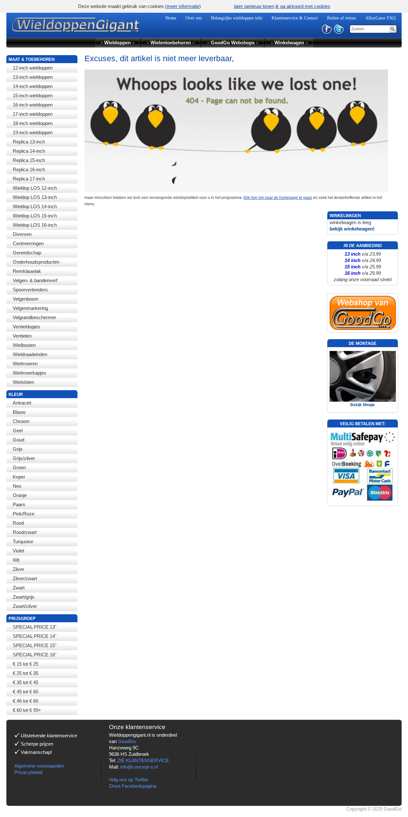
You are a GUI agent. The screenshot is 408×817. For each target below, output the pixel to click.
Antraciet (22, 402)
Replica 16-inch (29, 169)
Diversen (22, 234)
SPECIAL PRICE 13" (34, 627)
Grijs (18, 449)
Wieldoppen (117, 42)
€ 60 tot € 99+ (27, 710)
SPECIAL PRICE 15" (34, 645)
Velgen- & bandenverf (35, 280)
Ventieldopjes (26, 326)
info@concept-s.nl (139, 767)
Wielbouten (24, 345)
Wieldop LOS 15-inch (35, 215)
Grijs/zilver (24, 458)
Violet (18, 550)
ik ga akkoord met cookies (302, 6)
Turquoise (23, 541)
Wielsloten (23, 382)
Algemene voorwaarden (39, 766)
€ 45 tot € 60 (25, 691)
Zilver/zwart (25, 578)
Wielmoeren (25, 363)
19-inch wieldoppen (33, 132)
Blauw (19, 412)
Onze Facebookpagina (132, 786)
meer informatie (183, 6)
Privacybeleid (28, 772)
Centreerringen (28, 243)
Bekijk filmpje (362, 405)
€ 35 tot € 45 (25, 682)
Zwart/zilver (25, 606)
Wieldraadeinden (30, 354)
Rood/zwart (25, 532)
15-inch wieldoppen (33, 95)
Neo (17, 486)
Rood (18, 523)
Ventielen (22, 336)
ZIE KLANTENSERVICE (143, 760)
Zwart (19, 587)
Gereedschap (27, 252)
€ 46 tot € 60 (25, 701)
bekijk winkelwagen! (352, 228)
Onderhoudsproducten (36, 262)
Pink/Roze (23, 513)
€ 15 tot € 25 (25, 664)
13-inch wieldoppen (33, 77)
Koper (19, 476)
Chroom (21, 421)
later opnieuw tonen (254, 6)
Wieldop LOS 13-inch (35, 197)
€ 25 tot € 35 (25, 673)
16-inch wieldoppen (33, 104)
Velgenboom (26, 299)
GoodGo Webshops (233, 42)
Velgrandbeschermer (34, 317)
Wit (16, 560)
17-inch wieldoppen (33, 114)
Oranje (20, 495)
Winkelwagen (289, 42)
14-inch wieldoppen (33, 86)
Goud (18, 439)
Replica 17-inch (29, 178)
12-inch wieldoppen (33, 67)
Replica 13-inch (29, 141)
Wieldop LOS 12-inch (35, 188)
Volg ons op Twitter (128, 779)
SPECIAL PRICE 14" (34, 636)
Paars (19, 504)
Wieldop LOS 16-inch (35, 225)
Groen (19, 467)
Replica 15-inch (29, 160)
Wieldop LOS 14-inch (35, 206)
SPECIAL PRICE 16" (34, 654)
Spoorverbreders (30, 289)
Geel (18, 430)
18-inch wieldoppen (33, 123)
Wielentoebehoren (171, 42)
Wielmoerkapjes (29, 373)
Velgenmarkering (30, 308)
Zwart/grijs (23, 597)
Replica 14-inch (29, 151)
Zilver (18, 569)
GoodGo (127, 741)
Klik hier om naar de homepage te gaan (278, 197)
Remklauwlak (27, 271)
